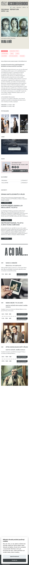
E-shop (14, 7)
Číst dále (6, 202)
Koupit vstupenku (22, 274)
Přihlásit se (19, 7)
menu (3, 11)
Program (5, 9)
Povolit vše (14, 560)
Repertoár (14, 9)
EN (27, 7)
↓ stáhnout (24, 180)
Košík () (24, 7)
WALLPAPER (4, 182)
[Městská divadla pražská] (14, 3)
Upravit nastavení (14, 556)
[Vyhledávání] (11, 7)
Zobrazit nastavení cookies (14, 148)
